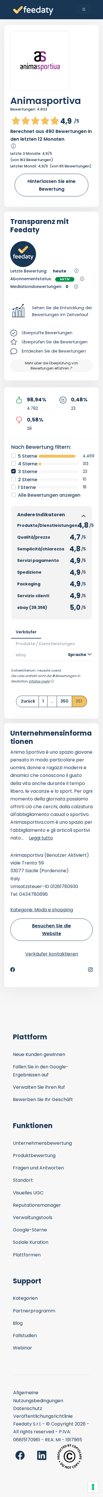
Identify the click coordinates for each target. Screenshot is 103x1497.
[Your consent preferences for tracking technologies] (93, 1486)
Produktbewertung (34, 1155)
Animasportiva (45, 100)
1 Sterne (27, 487)
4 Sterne (27, 464)
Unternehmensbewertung (42, 1143)
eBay (21, 655)
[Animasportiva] (40, 60)
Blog (18, 1323)
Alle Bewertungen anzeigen (49, 495)
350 (64, 701)
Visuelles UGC (28, 1193)
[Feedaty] (33, 11)
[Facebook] (12, 969)
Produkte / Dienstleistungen (45, 644)
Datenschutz (27, 1408)
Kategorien (25, 1298)
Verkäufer (26, 632)
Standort (23, 1180)
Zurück (28, 701)
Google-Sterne (30, 1230)
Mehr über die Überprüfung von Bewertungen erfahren (51, 366)
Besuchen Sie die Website (51, 929)
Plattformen (27, 1255)
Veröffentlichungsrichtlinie (43, 1416)
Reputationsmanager (37, 1205)
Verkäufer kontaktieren (51, 954)
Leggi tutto (41, 838)
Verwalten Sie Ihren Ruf (39, 1087)
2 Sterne (27, 479)
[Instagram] (90, 969)
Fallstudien (25, 1335)
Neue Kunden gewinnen (39, 1054)
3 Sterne (27, 471)
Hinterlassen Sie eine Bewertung (51, 185)
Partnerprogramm (34, 1311)
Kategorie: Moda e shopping (41, 909)
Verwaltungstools (32, 1217)
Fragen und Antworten (38, 1168)
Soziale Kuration (30, 1242)
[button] (51, 311)
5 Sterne (27, 456)
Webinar (22, 1348)
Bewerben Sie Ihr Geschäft (43, 1099)
